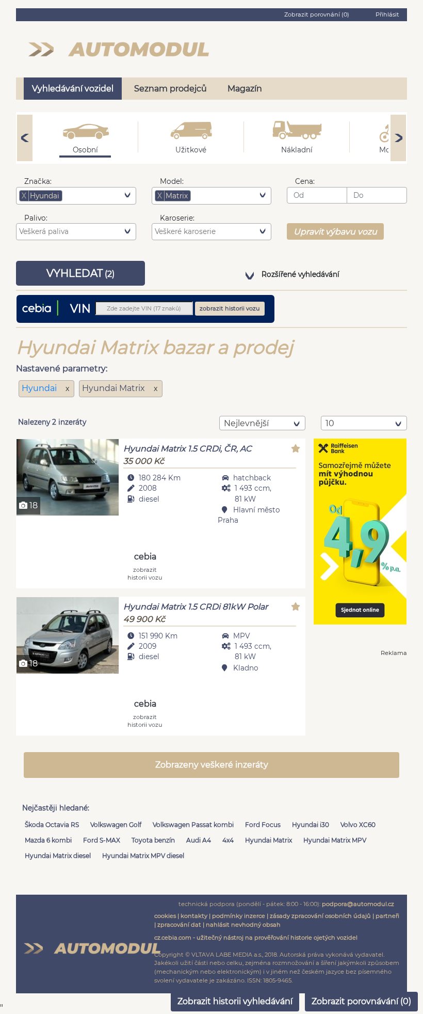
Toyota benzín (153, 840)
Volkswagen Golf (115, 825)
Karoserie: (177, 218)
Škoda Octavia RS (52, 825)
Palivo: (35, 218)
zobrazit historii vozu (230, 308)
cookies (165, 915)
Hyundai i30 (310, 825)
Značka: (38, 181)
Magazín (244, 88)
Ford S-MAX (101, 840)
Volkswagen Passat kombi (193, 825)
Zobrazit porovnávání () (361, 1001)
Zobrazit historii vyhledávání (234, 1001)
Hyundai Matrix (268, 840)
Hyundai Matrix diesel (58, 856)
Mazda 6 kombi (48, 840)
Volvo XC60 (358, 825)
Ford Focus (263, 825)
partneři (387, 915)
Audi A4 (198, 840)
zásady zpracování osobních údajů (320, 915)
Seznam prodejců (170, 88)
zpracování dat (179, 924)
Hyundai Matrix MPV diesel (143, 856)
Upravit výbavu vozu (335, 232)
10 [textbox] (330, 423)
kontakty (194, 915)
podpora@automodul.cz (358, 904)
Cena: (305, 181)
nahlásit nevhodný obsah (243, 924)
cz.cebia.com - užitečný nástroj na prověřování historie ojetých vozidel (255, 937)
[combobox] (76, 196)
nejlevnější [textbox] (246, 423)
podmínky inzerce (238, 915)
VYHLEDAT (80, 273)
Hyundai (40, 388)
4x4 (228, 840)
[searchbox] (80, 196)
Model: (172, 181)
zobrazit (144, 573)
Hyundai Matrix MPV (334, 840)
